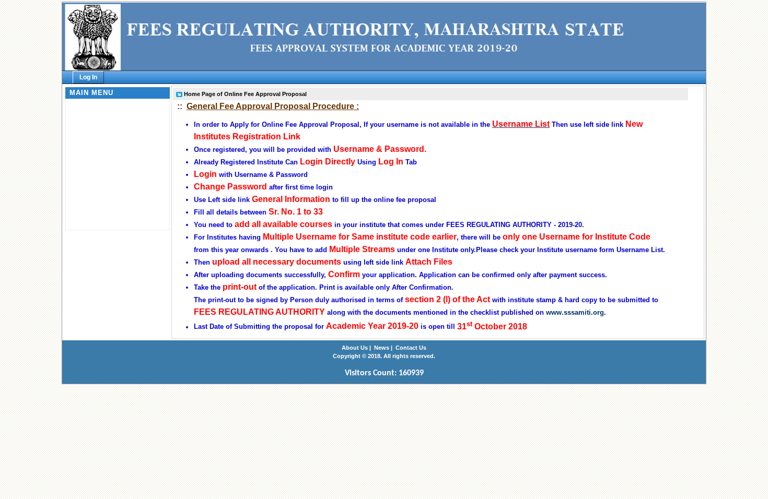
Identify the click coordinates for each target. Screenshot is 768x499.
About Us (355, 347)
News (381, 347)
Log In (88, 77)
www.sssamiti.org (575, 312)
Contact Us (410, 347)
